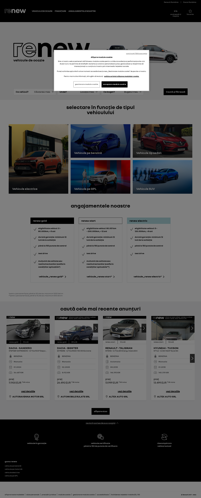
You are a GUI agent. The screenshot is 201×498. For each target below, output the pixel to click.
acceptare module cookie (114, 84)
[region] (101, 70)
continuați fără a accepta (136, 53)
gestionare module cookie (86, 84)
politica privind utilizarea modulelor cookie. (121, 76)
